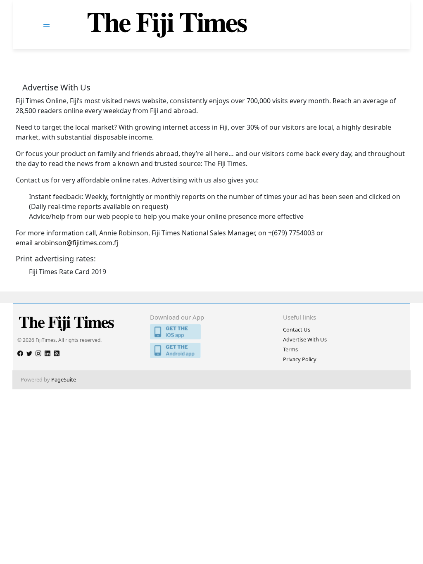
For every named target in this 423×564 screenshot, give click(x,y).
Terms (290, 349)
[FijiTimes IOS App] (211, 331)
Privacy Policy (299, 359)
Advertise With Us (305, 339)
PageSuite (63, 379)
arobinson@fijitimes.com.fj (76, 242)
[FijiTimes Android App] (211, 350)
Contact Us (296, 329)
